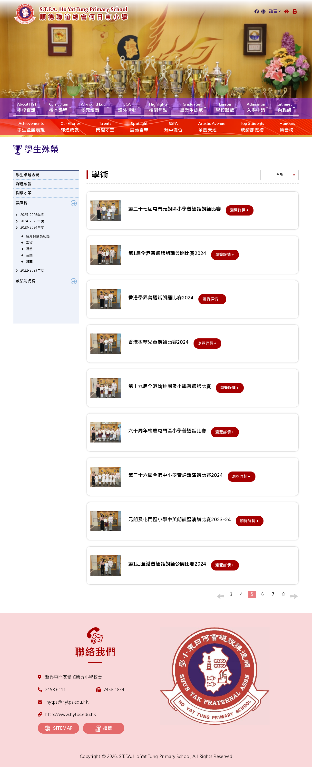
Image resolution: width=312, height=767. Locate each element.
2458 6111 (55, 689)
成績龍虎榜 (252, 127)
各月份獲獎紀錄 (38, 236)
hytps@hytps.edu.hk (66, 702)
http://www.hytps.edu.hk (70, 714)
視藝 (29, 249)
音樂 (29, 255)
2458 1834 (114, 689)
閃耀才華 (105, 127)
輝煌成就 (70, 127)
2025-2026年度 (32, 215)
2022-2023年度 (32, 270)
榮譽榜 (287, 127)
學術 (29, 242)
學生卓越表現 (31, 127)
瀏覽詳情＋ (239, 210)
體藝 (29, 261)
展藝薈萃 (139, 127)
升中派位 (173, 127)
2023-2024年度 (32, 227)
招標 (107, 728)
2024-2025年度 (32, 221)
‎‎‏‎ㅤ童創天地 (211, 127)
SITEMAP (63, 728)
